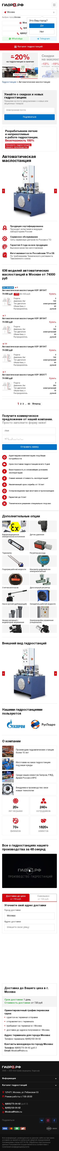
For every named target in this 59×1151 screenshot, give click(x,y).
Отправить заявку (29, 447)
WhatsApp (17, 39)
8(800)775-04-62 (16, 1104)
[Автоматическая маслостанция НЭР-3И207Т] (29, 383)
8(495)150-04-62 (12, 1108)
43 (29, 404)
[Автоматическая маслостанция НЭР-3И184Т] (29, 326)
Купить (52, 294)
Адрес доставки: (12, 922)
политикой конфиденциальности (15, 1147)
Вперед (36, 404)
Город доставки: (12, 910)
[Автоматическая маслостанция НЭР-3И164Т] (29, 298)
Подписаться (29, 117)
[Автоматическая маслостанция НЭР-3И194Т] (29, 354)
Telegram (45, 39)
